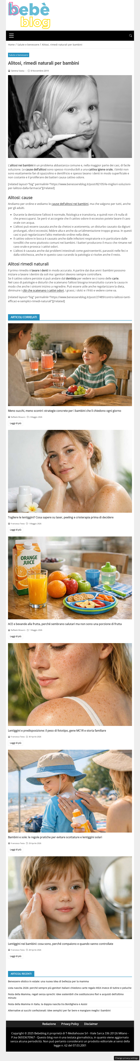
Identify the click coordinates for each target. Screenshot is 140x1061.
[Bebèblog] (29, 15)
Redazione (49, 1024)
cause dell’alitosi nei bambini (70, 204)
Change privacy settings (126, 1058)
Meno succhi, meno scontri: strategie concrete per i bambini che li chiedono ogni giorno (64, 411)
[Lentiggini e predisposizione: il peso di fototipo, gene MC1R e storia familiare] (70, 684)
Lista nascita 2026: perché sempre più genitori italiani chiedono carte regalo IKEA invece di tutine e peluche (69, 987)
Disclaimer (91, 1024)
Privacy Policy (70, 1024)
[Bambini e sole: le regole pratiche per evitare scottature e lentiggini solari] (70, 791)
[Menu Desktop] (11, 36)
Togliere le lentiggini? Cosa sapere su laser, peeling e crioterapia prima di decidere (61, 517)
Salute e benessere (18, 54)
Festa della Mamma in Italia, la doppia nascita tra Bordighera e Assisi (47, 1004)
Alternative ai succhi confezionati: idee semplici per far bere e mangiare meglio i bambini (59, 1010)
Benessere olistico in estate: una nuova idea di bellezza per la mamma (48, 981)
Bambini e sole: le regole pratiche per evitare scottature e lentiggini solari (55, 837)
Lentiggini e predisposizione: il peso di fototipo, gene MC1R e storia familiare (57, 730)
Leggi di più (15, 423)
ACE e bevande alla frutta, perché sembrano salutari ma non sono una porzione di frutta (65, 624)
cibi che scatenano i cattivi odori (43, 290)
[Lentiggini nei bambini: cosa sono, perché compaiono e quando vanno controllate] (70, 897)
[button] (130, 36)
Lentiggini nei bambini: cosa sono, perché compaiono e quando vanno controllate (60, 944)
